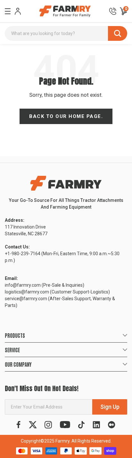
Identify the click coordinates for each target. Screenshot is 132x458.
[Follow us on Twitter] (33, 424)
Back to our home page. (66, 116)
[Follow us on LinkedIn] (96, 424)
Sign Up (110, 406)
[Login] (17, 11)
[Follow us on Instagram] (48, 424)
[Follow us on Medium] (111, 424)
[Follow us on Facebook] (19, 424)
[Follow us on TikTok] (81, 424)
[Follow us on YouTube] (65, 424)
